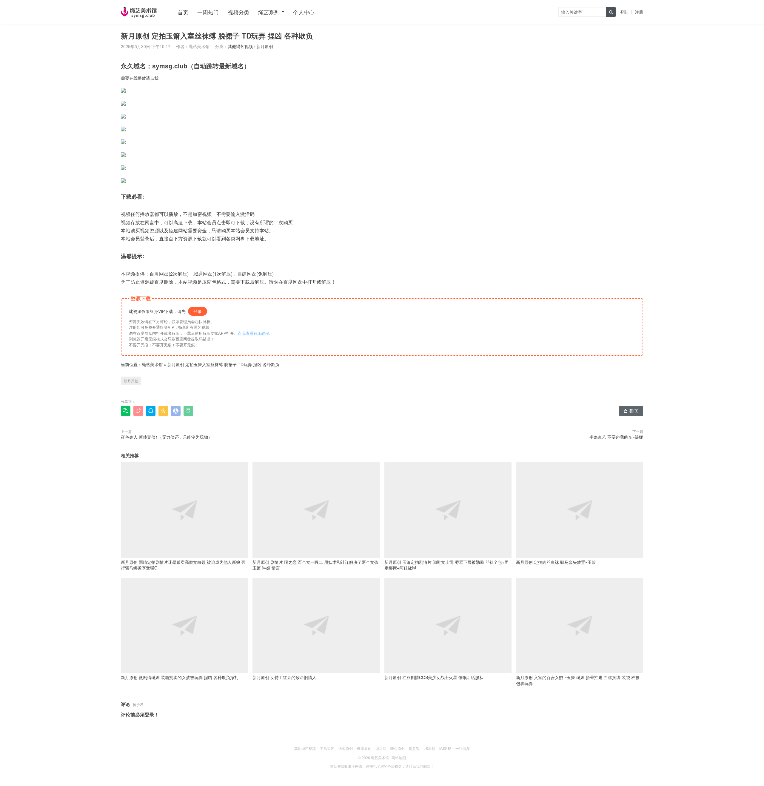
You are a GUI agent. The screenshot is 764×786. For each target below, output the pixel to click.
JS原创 (429, 748)
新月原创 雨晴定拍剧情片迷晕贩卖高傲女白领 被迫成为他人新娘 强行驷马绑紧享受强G (183, 565)
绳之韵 (380, 748)
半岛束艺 (327, 748)
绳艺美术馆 (152, 364)
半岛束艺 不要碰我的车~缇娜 (616, 437)
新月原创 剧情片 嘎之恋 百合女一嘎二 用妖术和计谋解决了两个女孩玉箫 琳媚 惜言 (315, 565)
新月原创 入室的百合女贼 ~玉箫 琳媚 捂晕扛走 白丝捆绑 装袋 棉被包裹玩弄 (578, 680)
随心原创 (397, 748)
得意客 (414, 748)
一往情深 (462, 748)
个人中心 (304, 12)
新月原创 (264, 46)
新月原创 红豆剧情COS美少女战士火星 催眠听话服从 (433, 677)
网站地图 (399, 757)
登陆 (624, 12)
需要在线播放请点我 (139, 78)
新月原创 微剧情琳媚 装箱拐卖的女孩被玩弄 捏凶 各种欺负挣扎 (179, 677)
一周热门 (208, 12)
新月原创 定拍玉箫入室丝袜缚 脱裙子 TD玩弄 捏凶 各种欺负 (223, 364)
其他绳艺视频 (240, 46)
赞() (631, 411)
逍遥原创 (345, 748)
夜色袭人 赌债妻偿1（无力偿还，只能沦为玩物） (166, 437)
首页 (183, 12)
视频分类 (238, 12)
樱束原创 (364, 748)
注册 (639, 12)
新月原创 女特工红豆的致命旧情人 (284, 677)
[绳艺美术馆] (139, 12)
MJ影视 (445, 748)
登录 (197, 311)
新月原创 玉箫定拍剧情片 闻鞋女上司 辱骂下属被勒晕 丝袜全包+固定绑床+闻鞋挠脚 (446, 565)
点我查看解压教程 (253, 333)
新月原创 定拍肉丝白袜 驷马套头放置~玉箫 (556, 562)
